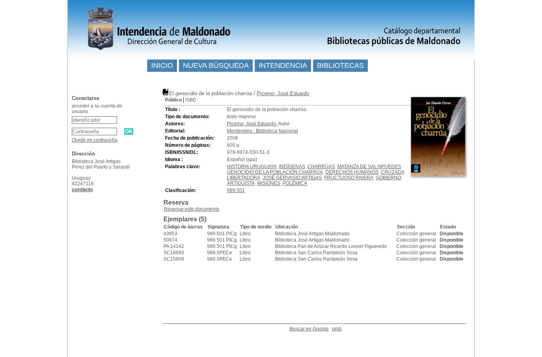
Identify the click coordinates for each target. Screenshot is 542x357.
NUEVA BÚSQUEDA (216, 65)
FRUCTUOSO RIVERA (348, 177)
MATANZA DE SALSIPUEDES (369, 166)
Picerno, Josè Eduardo (283, 93)
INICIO (162, 65)
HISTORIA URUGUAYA (252, 166)
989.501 (236, 190)
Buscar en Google (309, 329)
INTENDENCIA (283, 65)
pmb (337, 329)
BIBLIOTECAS (340, 65)
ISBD (190, 100)
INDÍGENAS (292, 166)
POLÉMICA (295, 183)
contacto (82, 189)
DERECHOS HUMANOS (352, 172)
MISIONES (268, 183)
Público (173, 100)
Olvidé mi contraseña (94, 140)
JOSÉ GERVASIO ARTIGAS (292, 177)
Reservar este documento (191, 209)
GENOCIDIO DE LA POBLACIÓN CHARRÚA (275, 172)
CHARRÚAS (321, 166)
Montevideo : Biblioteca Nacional (262, 131)
